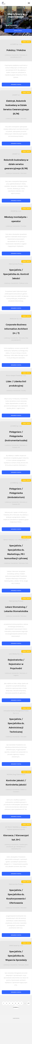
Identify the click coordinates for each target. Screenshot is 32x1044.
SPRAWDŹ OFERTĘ (16, 84)
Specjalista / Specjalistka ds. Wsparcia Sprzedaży (16, 955)
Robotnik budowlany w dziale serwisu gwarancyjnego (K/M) (16, 164)
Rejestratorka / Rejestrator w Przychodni (16, 664)
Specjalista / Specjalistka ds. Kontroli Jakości (16, 274)
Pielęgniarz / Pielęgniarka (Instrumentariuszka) (16, 436)
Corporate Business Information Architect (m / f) (16, 328)
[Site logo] (4, 3)
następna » (16, 1007)
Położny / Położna (16, 50)
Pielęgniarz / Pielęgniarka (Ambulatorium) (16, 493)
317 (28, 1003)
